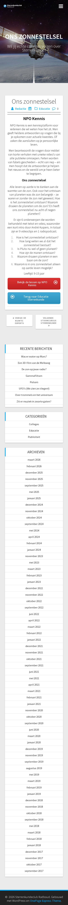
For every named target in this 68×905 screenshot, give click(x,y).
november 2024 (34, 511)
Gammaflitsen (34, 375)
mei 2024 (34, 530)
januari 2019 (34, 793)
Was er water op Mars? (34, 356)
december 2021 (34, 646)
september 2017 (34, 870)
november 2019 (34, 755)
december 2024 (34, 504)
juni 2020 (34, 729)
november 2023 (34, 556)
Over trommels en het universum (34, 394)
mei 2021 (34, 678)
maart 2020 (34, 736)
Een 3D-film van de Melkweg (34, 362)
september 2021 (34, 665)
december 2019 (34, 748)
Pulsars (34, 382)
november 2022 (34, 594)
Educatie (44, 109)
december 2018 (34, 800)
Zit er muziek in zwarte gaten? (34, 401)
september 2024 (34, 524)
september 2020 (34, 723)
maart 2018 (34, 832)
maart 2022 (34, 626)
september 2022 (34, 607)
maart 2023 (34, 568)
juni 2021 (34, 671)
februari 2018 (34, 838)
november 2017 (34, 858)
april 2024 (34, 536)
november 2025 (34, 479)
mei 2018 (34, 825)
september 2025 (34, 485)
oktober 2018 (34, 813)
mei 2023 (34, 562)
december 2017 (34, 851)
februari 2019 (34, 787)
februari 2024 (34, 543)
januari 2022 (34, 639)
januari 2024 (34, 549)
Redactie (20, 109)
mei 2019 (34, 774)
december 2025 (34, 472)
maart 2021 (34, 691)
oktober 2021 (34, 659)
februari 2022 (34, 633)
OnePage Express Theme (45, 901)
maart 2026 (34, 459)
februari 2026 (34, 466)
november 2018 (34, 806)
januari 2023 (34, 581)
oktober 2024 (34, 517)
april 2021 (34, 684)
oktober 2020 (34, 716)
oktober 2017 (34, 864)
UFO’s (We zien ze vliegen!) (34, 388)
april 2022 (34, 620)
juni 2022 (34, 614)
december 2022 (34, 588)
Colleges (34, 424)
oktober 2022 (34, 601)
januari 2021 (34, 704)
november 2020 (34, 710)
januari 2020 (34, 742)
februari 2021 (34, 697)
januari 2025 (34, 498)
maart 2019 (34, 781)
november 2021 (34, 652)
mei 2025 (34, 491)
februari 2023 (34, 575)
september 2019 (34, 761)
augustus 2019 (34, 768)
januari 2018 (34, 845)
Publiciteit (34, 437)
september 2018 (34, 819)
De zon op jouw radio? (34, 369)
